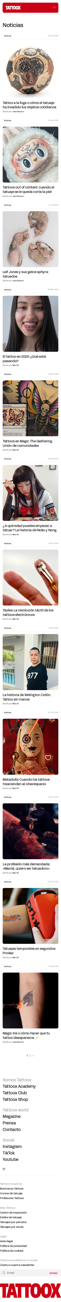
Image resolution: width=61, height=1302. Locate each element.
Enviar (54, 1273)
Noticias (7, 36)
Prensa (9, 1123)
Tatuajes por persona (13, 1222)
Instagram (12, 1146)
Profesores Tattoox (12, 1198)
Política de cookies (11, 1251)
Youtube (10, 1160)
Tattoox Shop (15, 1099)
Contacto (12, 1129)
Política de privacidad (13, 1246)
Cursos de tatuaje (11, 1193)
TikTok (9, 1153)
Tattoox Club (15, 1093)
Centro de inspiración (13, 1213)
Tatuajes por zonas (11, 1227)
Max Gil (15, 365)
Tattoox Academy (19, 1086)
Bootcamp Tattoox (12, 1189)
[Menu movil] (54, 7)
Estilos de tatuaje (11, 1217)
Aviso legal (6, 1241)
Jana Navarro (18, 111)
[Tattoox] (30, 1297)
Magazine (12, 1116)
